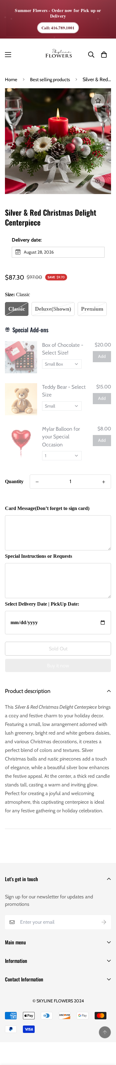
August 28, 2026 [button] (39, 252)
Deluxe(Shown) (53, 309)
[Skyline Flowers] (58, 55)
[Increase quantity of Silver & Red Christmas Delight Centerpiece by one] (104, 482)
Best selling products (50, 79)
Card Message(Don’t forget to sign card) (47, 508)
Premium (92, 309)
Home (11, 79)
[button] (104, 55)
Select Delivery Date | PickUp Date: (42, 604)
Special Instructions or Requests (38, 556)
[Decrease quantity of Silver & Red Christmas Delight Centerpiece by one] (37, 482)
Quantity (14, 481)
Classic (16, 309)
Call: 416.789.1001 (58, 28)
